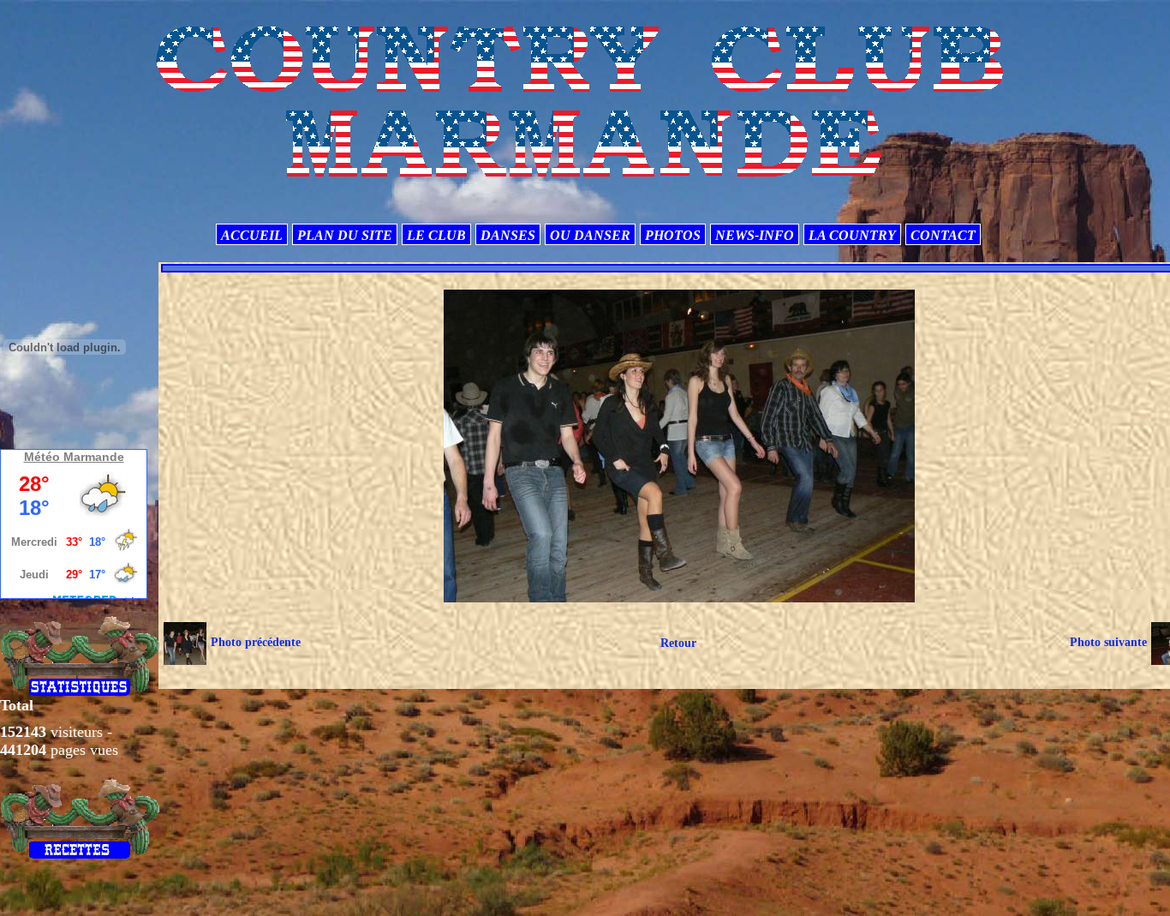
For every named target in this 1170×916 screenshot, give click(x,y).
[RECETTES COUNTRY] (80, 818)
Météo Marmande (74, 457)
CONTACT (943, 235)
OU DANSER (590, 235)
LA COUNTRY (852, 235)
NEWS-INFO (754, 235)
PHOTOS (673, 235)
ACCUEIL (252, 235)
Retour (678, 643)
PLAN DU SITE (344, 235)
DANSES (508, 235)
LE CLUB (436, 235)
